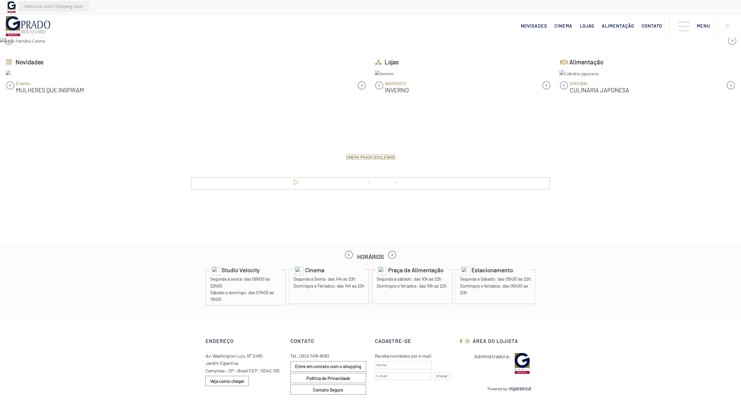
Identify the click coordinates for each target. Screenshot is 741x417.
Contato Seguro (328, 389)
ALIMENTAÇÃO (618, 25)
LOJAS (587, 25)
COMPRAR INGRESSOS (425, 183)
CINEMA (563, 25)
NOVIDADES (534, 25)
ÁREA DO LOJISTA (495, 341)
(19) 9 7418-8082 (314, 356)
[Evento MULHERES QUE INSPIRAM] (186, 73)
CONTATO (652, 25)
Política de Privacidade (328, 378)
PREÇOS (382, 183)
